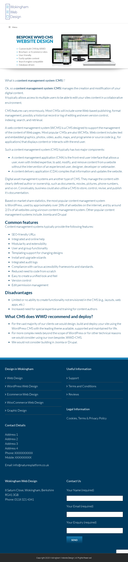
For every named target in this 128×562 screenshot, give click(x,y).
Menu (14, 27)
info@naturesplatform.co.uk (31, 465)
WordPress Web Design (22, 386)
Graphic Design (17, 410)
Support (73, 378)
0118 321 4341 (24, 499)
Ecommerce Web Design (22, 394)
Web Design (15, 378)
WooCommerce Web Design (25, 402)
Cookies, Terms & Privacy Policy (86, 418)
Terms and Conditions (82, 386)
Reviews (73, 394)
